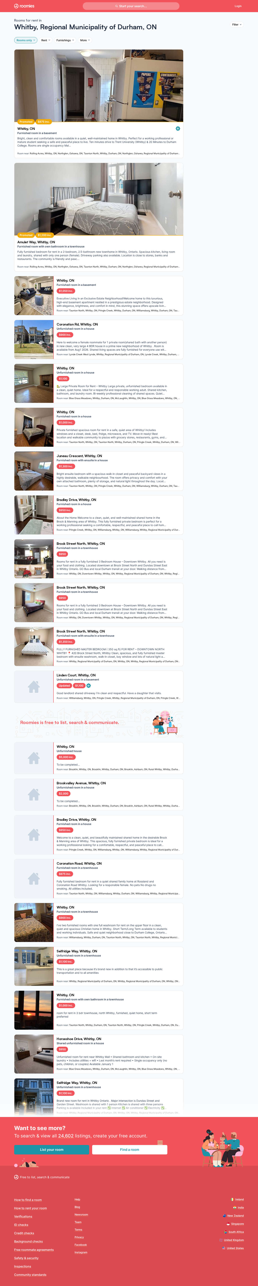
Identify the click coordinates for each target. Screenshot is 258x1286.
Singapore (237, 1223)
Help (77, 1199)
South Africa (236, 1231)
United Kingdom (234, 1240)
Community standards (30, 1275)
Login (238, 6)
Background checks (28, 1241)
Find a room (129, 1150)
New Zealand (235, 1215)
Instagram (81, 1252)
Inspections (22, 1266)
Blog (77, 1206)
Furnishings (63, 40)
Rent (44, 40)
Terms (78, 1229)
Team (78, 1222)
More (83, 40)
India (241, 1207)
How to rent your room (30, 1208)
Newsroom (81, 1214)
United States (235, 1248)
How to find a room (28, 1200)
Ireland (239, 1199)
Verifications (23, 1216)
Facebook (81, 1244)
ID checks (21, 1225)
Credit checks (24, 1233)
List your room (51, 1150)
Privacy (79, 1237)
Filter (235, 24)
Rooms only (24, 40)
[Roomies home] (24, 6)
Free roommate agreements (34, 1250)
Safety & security (26, 1258)
